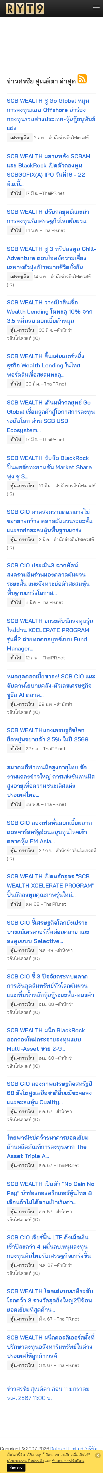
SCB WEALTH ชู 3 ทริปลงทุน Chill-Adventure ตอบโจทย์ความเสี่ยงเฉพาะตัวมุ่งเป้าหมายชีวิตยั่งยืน (51, 258)
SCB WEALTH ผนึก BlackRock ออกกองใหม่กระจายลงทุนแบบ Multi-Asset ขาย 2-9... (46, 1039)
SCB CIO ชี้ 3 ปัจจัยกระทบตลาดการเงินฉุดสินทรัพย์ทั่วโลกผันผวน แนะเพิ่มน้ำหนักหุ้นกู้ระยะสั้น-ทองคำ (50, 985)
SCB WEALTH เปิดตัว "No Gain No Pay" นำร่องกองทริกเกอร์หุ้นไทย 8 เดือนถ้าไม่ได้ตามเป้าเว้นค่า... (50, 1193)
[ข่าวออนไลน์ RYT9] (23, 8)
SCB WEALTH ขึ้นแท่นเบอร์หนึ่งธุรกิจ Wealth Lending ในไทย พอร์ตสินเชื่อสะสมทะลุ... (45, 365)
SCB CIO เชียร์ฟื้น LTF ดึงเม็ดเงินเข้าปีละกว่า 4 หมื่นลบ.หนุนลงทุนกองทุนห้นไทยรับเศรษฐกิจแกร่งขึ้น (49, 1246)
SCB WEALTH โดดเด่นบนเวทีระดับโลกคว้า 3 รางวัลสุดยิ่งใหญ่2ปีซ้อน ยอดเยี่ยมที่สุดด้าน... (50, 1300)
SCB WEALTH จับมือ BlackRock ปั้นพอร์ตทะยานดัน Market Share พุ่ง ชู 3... (49, 467)
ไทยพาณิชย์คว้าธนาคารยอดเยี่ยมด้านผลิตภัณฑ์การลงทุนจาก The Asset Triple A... (48, 1146)
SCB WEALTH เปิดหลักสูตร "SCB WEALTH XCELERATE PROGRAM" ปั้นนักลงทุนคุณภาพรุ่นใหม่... (50, 885)
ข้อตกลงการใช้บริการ (68, 1460)
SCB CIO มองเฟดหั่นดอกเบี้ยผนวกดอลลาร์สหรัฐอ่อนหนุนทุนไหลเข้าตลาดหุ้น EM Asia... (49, 832)
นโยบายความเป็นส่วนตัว (25, 1460)
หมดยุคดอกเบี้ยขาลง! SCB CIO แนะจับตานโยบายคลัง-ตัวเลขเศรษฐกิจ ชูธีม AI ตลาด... (51, 685)
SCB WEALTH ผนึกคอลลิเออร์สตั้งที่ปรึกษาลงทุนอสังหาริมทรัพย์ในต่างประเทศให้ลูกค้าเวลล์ (51, 1346)
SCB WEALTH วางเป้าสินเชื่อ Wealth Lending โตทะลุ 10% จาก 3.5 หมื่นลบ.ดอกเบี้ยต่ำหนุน (49, 311)
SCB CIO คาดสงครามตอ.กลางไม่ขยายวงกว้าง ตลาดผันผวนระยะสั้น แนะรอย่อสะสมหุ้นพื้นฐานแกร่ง (49, 521)
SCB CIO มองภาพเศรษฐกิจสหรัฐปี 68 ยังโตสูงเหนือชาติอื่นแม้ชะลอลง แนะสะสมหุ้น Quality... (49, 1093)
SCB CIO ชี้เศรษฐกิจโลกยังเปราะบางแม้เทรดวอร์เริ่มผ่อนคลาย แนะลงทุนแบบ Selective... (48, 932)
